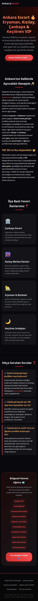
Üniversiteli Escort (19, 547)
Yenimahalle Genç (19, 527)
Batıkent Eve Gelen (19, 516)
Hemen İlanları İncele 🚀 (19, 57)
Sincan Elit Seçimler (19, 537)
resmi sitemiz (18, 391)
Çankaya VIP (19, 501)
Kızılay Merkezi (12, 589)
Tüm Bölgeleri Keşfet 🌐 (19, 556)
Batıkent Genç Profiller (26, 585)
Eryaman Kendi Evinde (19, 511)
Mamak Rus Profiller (19, 532)
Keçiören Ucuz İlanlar (19, 522)
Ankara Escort (7, 97)
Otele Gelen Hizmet (19, 542)
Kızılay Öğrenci (19, 506)
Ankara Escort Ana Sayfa (13, 580)
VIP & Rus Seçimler (25, 589)
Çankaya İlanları (28, 580)
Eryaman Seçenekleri (10, 585)
